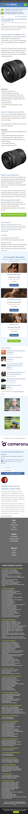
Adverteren (14, 554)
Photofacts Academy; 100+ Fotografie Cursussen (16, 8)
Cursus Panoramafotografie (8, 602)
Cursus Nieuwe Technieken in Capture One (12, 792)
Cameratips (5, 574)
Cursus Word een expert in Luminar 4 (11, 673)
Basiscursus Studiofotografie (9, 743)
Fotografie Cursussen (5, 1)
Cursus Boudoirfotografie (8, 725)
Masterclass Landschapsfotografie (10, 707)
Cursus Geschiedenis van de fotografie (11, 576)
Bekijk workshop (14, 285)
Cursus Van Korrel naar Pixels (9, 607)
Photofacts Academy (14, 226)
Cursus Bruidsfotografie (8, 749)
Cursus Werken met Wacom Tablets (10, 782)
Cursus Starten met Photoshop (9, 642)
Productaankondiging (22, 16)
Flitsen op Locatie (14, 324)
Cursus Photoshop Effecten (8, 664)
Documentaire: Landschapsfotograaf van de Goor (14, 713)
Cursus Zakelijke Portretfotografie (10, 733)
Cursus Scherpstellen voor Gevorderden (12, 573)
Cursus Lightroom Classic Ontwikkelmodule (12, 627)
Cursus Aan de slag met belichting (10, 572)
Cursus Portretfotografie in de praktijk (11, 726)
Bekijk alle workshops (14, 340)
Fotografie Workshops (14, 1)
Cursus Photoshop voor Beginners (10, 643)
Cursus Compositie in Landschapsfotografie (12, 711)
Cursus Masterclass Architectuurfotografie (12, 597)
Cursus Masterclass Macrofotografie (11, 695)
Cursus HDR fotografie (7, 601)
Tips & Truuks (14, 529)
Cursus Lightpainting (7, 687)
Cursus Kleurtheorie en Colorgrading (11, 646)
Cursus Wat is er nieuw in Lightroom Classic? (13, 636)
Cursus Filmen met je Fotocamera (10, 766)
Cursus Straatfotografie (7, 594)
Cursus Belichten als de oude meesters (11, 744)
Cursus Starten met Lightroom (9, 621)
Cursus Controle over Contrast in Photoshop (13, 650)
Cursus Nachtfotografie (7, 603)
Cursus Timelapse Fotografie (9, 608)
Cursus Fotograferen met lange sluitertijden (12, 709)
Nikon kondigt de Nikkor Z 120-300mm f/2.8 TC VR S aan (16, 379)
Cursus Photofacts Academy (9, 794)
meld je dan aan (15, 248)
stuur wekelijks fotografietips (13, 473)
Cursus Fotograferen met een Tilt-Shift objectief (13, 604)
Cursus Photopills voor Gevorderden (11, 776)
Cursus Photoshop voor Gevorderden (11, 647)
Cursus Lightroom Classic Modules (10, 624)
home (3, 16)
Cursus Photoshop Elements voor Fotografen (13, 654)
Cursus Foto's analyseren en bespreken (11, 593)
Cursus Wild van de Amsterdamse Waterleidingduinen (10, 701)
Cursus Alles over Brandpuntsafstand (11, 582)
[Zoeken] (25, 5)
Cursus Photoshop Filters (8, 658)
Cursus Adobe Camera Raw (9, 648)
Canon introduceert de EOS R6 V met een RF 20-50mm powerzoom (16, 373)
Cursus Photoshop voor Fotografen (10, 644)
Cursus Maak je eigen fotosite (9, 795)
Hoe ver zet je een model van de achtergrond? (14, 358)
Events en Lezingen (7, 793)
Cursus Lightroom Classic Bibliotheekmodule (13, 633)
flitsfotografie (17, 229)
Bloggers (14, 552)
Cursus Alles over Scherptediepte (10, 571)
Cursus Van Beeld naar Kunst (9, 679)
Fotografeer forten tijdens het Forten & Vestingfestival (16, 351)
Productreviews (6, 790)
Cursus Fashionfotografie (8, 745)
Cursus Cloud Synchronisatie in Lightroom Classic (14, 638)
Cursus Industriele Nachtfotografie (10, 616)
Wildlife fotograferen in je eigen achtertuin (14, 386)
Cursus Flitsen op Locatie (8, 727)
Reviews (14, 522)
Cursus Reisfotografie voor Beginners (11, 591)
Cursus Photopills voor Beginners (10, 775)
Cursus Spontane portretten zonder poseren (12, 731)
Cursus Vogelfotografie (7, 717)
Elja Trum (16, 22)
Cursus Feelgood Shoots (8, 735)
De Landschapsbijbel (14, 538)
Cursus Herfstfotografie (7, 696)
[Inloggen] (26, 1)
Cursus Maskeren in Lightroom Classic (11, 623)
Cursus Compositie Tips (8, 614)
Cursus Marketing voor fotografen (10, 759)
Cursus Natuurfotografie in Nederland (11, 699)
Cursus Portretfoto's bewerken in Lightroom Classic (14, 625)
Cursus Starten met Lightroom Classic (11, 622)
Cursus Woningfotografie (8, 755)
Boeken (14, 527)
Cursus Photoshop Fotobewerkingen (11, 660)
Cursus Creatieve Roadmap (9, 681)
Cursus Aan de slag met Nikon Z (10, 611)
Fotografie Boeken (23, 1)
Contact (14, 550)
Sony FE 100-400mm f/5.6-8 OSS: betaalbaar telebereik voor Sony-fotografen (15, 365)
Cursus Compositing (7, 657)
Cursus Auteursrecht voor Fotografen (11, 787)
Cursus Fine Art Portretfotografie (10, 736)
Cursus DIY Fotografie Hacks (9, 610)
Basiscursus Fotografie (7, 580)
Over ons (14, 548)
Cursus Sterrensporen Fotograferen (10, 710)
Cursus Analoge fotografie (8, 686)
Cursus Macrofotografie (7, 697)
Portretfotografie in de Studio (14, 299)
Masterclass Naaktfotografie (14, 274)
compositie (3, 229)
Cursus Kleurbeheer (7, 598)
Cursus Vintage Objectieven (9, 689)
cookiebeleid (23, 810)
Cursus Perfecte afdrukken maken (10, 784)
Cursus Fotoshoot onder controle (10, 729)
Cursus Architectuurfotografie (9, 592)
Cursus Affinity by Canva (8, 789)
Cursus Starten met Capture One (10, 783)
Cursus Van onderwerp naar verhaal (11, 680)
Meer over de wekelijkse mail (7, 459)
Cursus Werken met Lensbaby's (10, 682)
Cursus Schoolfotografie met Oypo (10, 762)
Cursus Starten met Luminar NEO (10, 669)
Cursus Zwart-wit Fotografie (9, 685)
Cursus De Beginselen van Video (10, 767)
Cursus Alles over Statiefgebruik (10, 583)
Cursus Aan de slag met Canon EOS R (11, 615)
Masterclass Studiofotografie (9, 740)
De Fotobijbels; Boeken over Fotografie (13, 12)
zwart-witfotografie (10, 229)
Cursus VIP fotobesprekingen (9, 778)
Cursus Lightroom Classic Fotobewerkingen (12, 629)
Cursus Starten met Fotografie (9, 569)
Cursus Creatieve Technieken (9, 677)
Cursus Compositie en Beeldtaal (10, 579)
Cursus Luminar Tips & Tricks (9, 671)
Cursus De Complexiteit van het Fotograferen (13, 683)
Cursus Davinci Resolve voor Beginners (12, 768)
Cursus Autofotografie (7, 754)
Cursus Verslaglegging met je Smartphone (12, 599)
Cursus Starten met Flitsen (8, 724)
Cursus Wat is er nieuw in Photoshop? (11, 663)
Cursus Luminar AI (6, 672)
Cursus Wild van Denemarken (9, 702)
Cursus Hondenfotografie (8, 718)
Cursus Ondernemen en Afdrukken (10, 760)
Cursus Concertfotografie (8, 590)
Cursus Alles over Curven (8, 661)
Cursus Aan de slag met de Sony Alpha (11, 609)
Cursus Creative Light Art (8, 688)
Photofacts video (14, 524)
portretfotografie (4, 231)
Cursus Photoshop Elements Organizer (11, 655)
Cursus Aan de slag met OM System (11, 613)
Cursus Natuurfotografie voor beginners (11, 694)
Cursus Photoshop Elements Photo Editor (12, 665)
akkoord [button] (16, 812)
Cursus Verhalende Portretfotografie (11, 730)
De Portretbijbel (14, 536)
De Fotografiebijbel (14, 540)
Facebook (5, 461)
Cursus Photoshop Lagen (8, 649)
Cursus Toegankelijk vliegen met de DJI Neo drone (14, 796)
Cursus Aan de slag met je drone (10, 786)
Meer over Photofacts (6, 516)
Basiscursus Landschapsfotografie (10, 708)
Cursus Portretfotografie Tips (9, 723)
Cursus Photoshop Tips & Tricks (10, 659)
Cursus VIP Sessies (7, 798)
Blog (14, 520)
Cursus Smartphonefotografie (9, 605)
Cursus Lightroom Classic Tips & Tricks (11, 628)
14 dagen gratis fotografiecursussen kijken (14, 214)
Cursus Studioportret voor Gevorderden (11, 741)
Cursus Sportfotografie (7, 596)
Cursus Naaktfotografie (7, 732)
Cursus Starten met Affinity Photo (10, 788)
